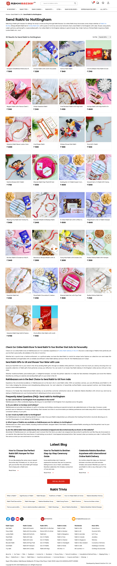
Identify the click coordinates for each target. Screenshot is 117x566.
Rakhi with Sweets (28, 528)
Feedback (31, 554)
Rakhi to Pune (61, 537)
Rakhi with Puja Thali (29, 543)
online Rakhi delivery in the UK (68, 350)
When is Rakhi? (11, 495)
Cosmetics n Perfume (98, 543)
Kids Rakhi (9, 528)
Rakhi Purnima (76, 501)
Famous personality (13, 507)
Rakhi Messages (30, 501)
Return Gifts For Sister (46, 531)
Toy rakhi (8, 548)
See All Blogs (58, 481)
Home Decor (96, 528)
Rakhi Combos (36, 9)
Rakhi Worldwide (71, 9)
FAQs (23, 554)
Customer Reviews (59, 557)
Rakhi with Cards (28, 540)
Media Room (15, 557)
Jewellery (94, 537)
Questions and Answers (44, 557)
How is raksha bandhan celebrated (34, 507)
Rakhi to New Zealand (81, 543)
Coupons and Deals (73, 557)
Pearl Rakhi (9, 540)
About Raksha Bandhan (69, 507)
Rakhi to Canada (79, 537)
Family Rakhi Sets (34, 26)
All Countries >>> (79, 548)
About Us (8, 554)
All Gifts (103, 9)
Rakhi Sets (48, 9)
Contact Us (39, 554)
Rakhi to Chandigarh (63, 543)
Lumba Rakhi (9, 534)
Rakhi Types (23, 9)
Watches (94, 540)
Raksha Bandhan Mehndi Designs (91, 507)
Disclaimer (49, 554)
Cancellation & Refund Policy (88, 554)
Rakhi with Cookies (28, 548)
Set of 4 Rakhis (44, 543)
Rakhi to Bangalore (63, 534)
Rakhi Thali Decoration (14, 501)
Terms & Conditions (71, 554)
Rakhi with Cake (27, 537)
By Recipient (11, 9)
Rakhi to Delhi (61, 528)
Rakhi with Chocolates (29, 531)
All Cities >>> (61, 548)
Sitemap (83, 557)
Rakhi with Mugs (45, 548)
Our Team (17, 554)
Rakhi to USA (78, 528)
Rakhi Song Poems (62, 501)
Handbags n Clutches (98, 545)
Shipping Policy (103, 554)
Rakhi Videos (31, 557)
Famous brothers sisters (91, 501)
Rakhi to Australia (80, 534)
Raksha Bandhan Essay (46, 501)
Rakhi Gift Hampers (29, 545)
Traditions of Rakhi (55, 495)
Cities (58, 9)
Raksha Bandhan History (95, 495)
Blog (7, 557)
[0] (92, 3)
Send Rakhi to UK (16, 14)
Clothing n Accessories (98, 548)
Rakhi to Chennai (62, 540)
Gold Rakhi (9, 545)
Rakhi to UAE (78, 545)
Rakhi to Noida (61, 545)
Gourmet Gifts (96, 531)
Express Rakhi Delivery (88, 9)
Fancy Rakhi (9, 531)
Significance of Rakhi (26, 495)
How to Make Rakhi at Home (73, 495)
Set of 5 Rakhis (44, 545)
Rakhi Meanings (54, 507)
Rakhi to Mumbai (62, 531)
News (23, 557)
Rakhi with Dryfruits (28, 534)
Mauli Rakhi (9, 537)
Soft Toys (95, 534)
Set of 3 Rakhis (44, 540)
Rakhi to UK (78, 531)
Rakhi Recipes (41, 495)
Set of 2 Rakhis (44, 537)
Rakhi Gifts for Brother (47, 528)
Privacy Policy (59, 554)
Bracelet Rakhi (10, 543)
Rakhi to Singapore (80, 540)
